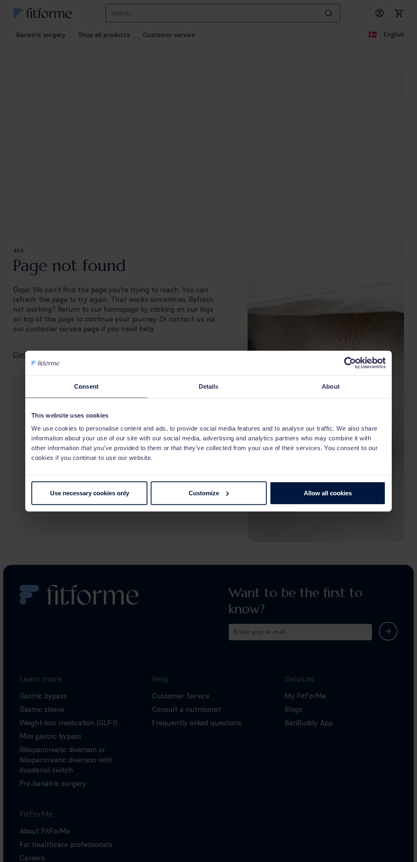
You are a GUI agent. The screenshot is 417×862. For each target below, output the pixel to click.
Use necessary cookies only (89, 492)
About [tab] (331, 386)
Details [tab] (209, 386)
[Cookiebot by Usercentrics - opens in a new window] (350, 363)
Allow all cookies (328, 492)
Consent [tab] (86, 386)
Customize (204, 492)
